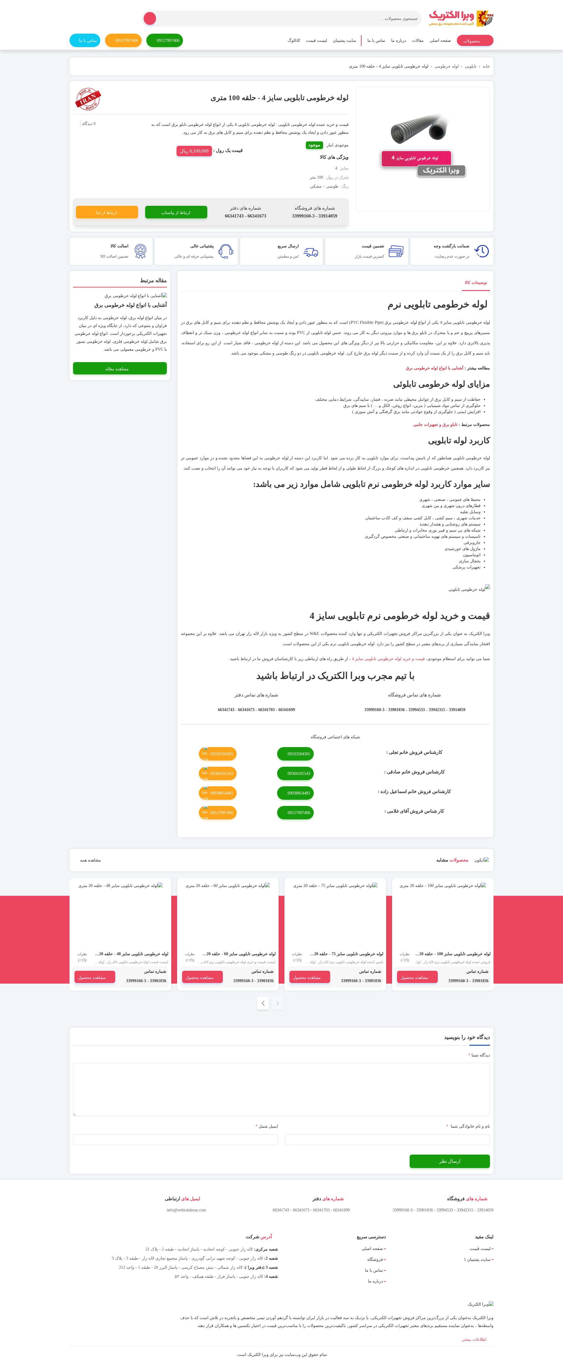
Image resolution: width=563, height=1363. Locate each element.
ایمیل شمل (266, 1126)
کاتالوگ (294, 40)
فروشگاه (375, 1259)
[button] (263, 1003)
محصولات (472, 41)
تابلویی (470, 66)
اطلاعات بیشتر (475, 1339)
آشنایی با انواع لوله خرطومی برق (434, 368)
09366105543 (299, 773)
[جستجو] (150, 18)
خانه (486, 66)
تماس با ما (376, 40)
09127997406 (168, 40)
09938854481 (299, 793)
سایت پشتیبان (344, 40)
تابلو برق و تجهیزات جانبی (435, 424)
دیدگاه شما (479, 1055)
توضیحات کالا (476, 282)
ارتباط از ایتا (106, 212)
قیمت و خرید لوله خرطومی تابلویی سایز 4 (388, 659)
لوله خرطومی (447, 66)
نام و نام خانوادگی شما (468, 1126)
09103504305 (299, 754)
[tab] (476, 284)
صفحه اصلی (440, 40)
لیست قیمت (316, 40)
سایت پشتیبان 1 (477, 1259)
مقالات (418, 40)
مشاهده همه (90, 860)
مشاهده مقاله (117, 369)
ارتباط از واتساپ (175, 212)
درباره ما (398, 40)
